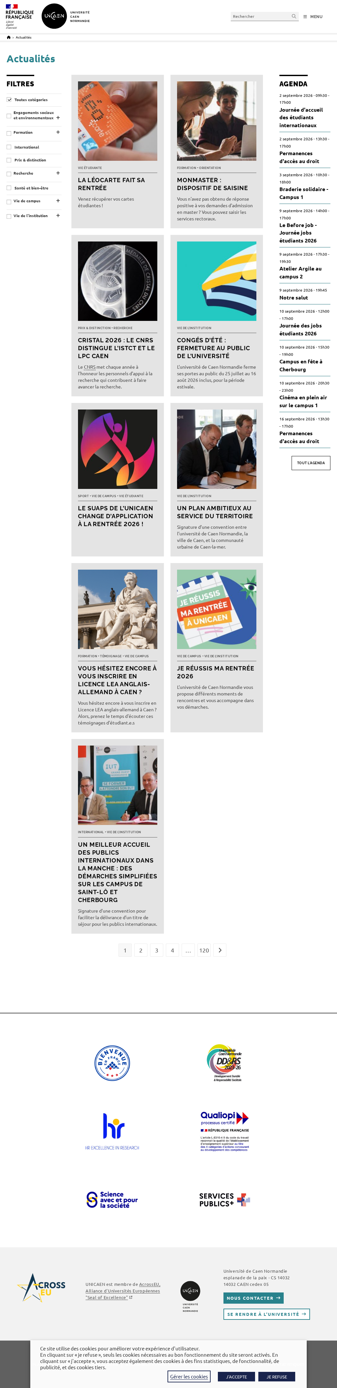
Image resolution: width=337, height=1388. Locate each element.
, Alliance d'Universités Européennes (123, 1290)
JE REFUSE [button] (277, 1376)
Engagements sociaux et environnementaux (33, 115)
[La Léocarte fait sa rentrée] (117, 122)
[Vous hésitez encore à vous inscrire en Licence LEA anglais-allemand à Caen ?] (117, 611)
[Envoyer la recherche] (294, 16)
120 (204, 950)
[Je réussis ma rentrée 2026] (216, 611)
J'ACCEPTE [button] (236, 1376)
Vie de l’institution (30, 215)
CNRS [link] (89, 367)
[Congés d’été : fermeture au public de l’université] (216, 282)
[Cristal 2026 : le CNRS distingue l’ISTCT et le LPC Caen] (117, 282)
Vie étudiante (90, 168)
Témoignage (111, 656)
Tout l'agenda (311, 463)
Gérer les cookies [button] (189, 1376)
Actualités (23, 37)
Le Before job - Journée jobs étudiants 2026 (298, 232)
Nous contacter (250, 1298)
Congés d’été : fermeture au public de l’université (213, 348)
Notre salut (293, 297)
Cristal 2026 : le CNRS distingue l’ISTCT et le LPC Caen (116, 348)
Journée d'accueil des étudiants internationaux (301, 117)
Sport (83, 496)
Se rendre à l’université (263, 1314)
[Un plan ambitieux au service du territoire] (216, 451)
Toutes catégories (30, 99)
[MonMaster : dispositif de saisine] (216, 122)
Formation (23, 132)
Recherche (23, 173)
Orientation (210, 168)
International (26, 147)
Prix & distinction (29, 159)
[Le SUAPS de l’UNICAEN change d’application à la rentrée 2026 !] (117, 451)
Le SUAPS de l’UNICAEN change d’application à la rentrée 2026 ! (115, 516)
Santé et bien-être (30, 187)
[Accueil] (9, 37)
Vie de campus (26, 200)
